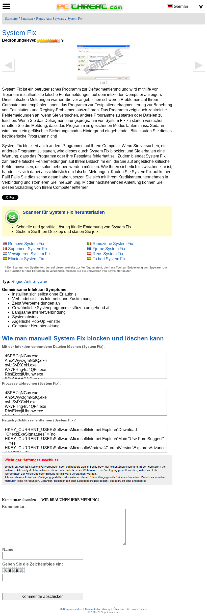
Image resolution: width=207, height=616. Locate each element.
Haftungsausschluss (71, 608)
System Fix (75, 18)
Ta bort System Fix (109, 259)
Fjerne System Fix (109, 249)
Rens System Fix (108, 254)
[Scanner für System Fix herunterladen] (12, 217)
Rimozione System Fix (113, 244)
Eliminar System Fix (26, 259)
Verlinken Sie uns (137, 608)
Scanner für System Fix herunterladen (64, 212)
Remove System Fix (26, 244)
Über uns (118, 608)
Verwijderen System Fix (29, 254)
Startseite (11, 18)
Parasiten (27, 18)
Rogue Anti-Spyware (50, 18)
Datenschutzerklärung (98, 608)
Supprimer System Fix (28, 249)
